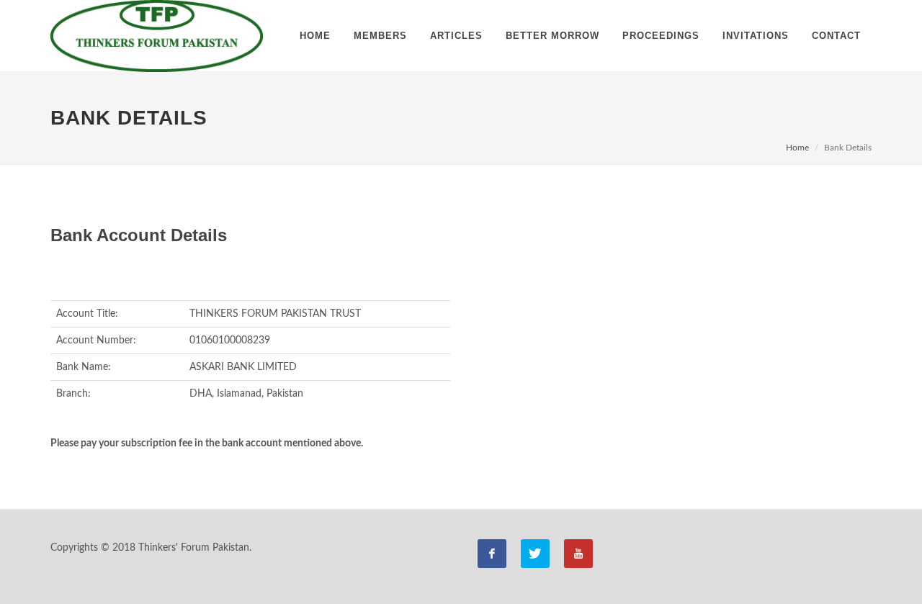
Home (797, 147)
